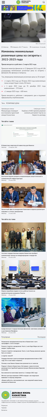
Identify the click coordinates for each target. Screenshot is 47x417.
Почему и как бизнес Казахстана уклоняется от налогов (19, 363)
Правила (4, 408)
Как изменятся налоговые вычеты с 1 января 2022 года (19, 373)
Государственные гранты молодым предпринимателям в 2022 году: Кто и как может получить (21, 359)
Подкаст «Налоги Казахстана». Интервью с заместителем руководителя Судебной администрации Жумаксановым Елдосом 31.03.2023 (23, 368)
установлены (5, 71)
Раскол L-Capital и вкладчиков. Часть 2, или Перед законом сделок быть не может (23, 352)
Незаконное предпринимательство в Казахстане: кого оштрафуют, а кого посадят (19, 342)
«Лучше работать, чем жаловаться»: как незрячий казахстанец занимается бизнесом (21, 381)
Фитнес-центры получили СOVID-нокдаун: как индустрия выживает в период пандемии (20, 376)
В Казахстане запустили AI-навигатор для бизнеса (17, 145)
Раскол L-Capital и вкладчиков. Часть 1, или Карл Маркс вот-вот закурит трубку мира (22, 347)
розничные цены (12, 103)
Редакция (4, 405)
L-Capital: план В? (7, 356)
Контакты (4, 410)
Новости (25, 47)
